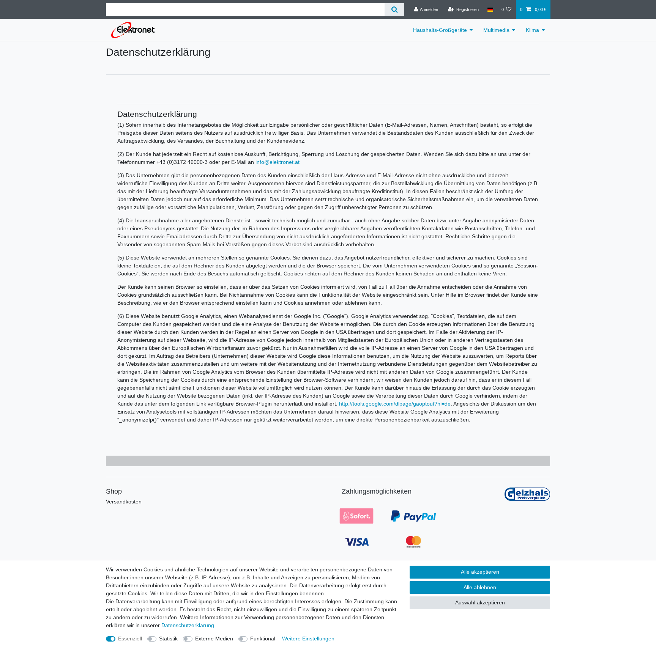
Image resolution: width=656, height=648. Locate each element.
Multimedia (496, 30)
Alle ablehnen (480, 587)
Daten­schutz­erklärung (187, 625)
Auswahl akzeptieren (480, 602)
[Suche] (394, 9)
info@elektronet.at (277, 162)
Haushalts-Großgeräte (440, 30)
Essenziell (130, 638)
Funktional (262, 638)
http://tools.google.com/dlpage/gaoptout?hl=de (395, 404)
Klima (532, 30)
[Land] (490, 9)
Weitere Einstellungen (308, 638)
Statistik (168, 638)
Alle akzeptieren (480, 572)
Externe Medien (214, 638)
